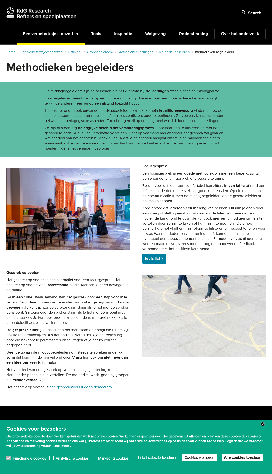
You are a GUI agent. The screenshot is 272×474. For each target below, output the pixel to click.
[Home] (41, 13)
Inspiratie (123, 33)
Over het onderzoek (240, 33)
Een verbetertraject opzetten (50, 33)
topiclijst (152, 258)
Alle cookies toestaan (242, 457)
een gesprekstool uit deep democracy (80, 387)
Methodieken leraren (174, 52)
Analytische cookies (72, 458)
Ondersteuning (193, 33)
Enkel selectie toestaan (157, 457)
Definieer (74, 52)
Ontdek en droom (100, 52)
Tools (96, 33)
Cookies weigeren (199, 457)
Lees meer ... (62, 446)
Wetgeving (155, 33)
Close (262, 424)
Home (10, 52)
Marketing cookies (113, 458)
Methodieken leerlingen (135, 52)
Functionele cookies (29, 458)
